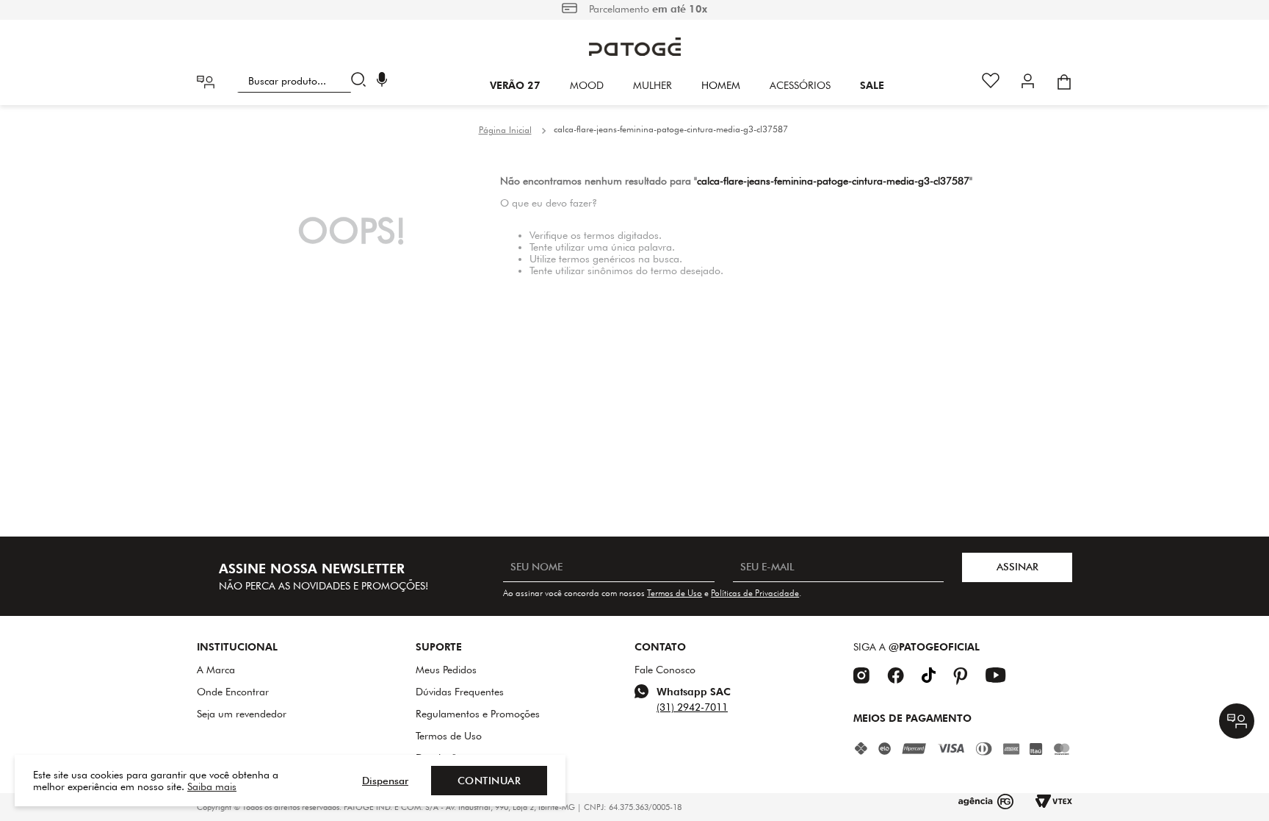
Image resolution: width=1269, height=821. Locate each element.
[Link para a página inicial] (505, 130)
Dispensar (385, 780)
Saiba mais (211, 786)
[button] (381, 81)
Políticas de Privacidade (755, 592)
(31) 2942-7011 (692, 707)
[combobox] (304, 81)
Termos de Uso (674, 592)
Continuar (489, 780)
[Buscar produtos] (361, 81)
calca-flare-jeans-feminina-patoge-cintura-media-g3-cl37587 (671, 129)
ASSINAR (1017, 567)
